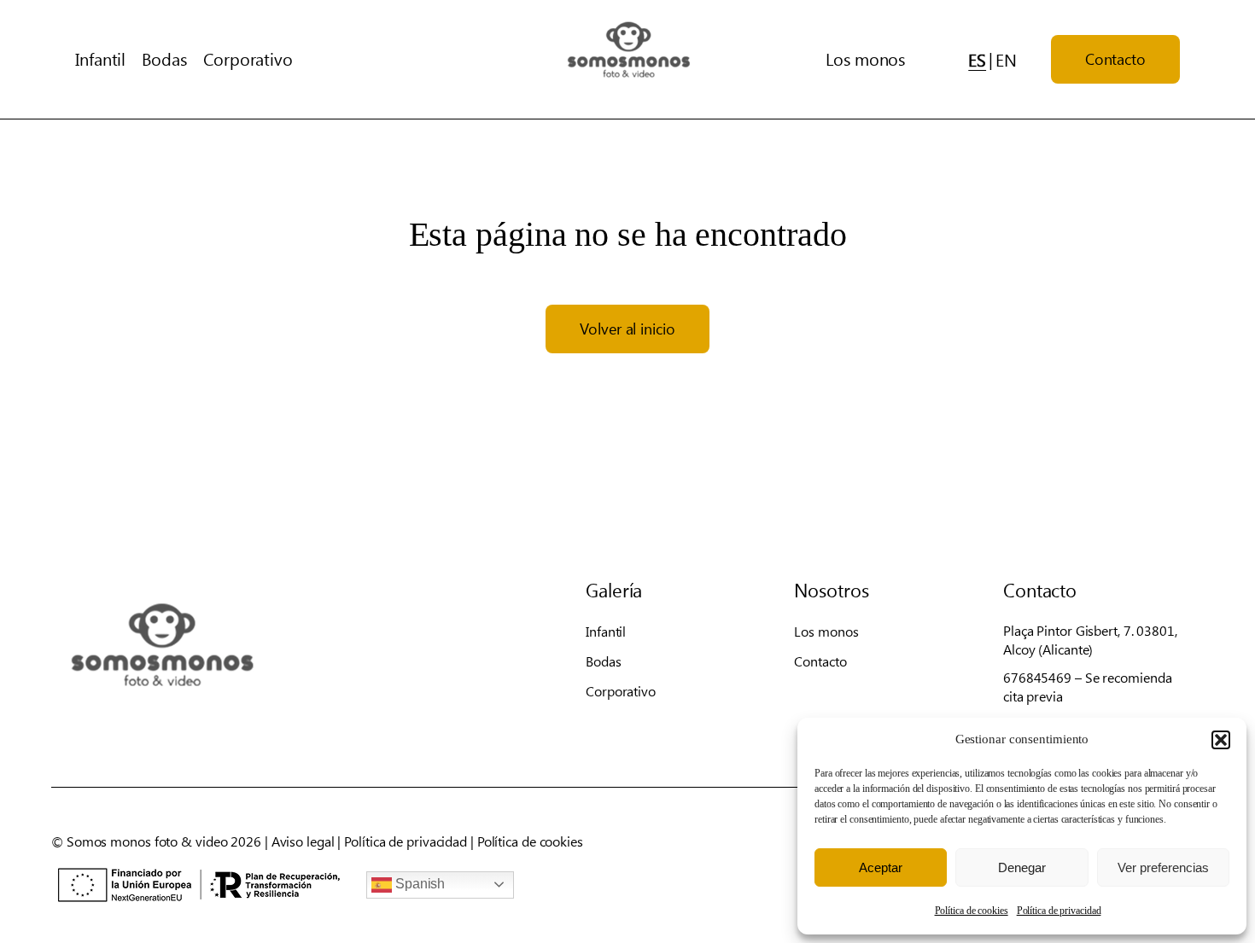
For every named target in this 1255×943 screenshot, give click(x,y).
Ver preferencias (1163, 867)
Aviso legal (303, 841)
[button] (1220, 739)
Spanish (418, 883)
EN (1006, 59)
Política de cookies (971, 911)
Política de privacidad (1059, 911)
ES (977, 59)
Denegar (1022, 867)
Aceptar (880, 867)
